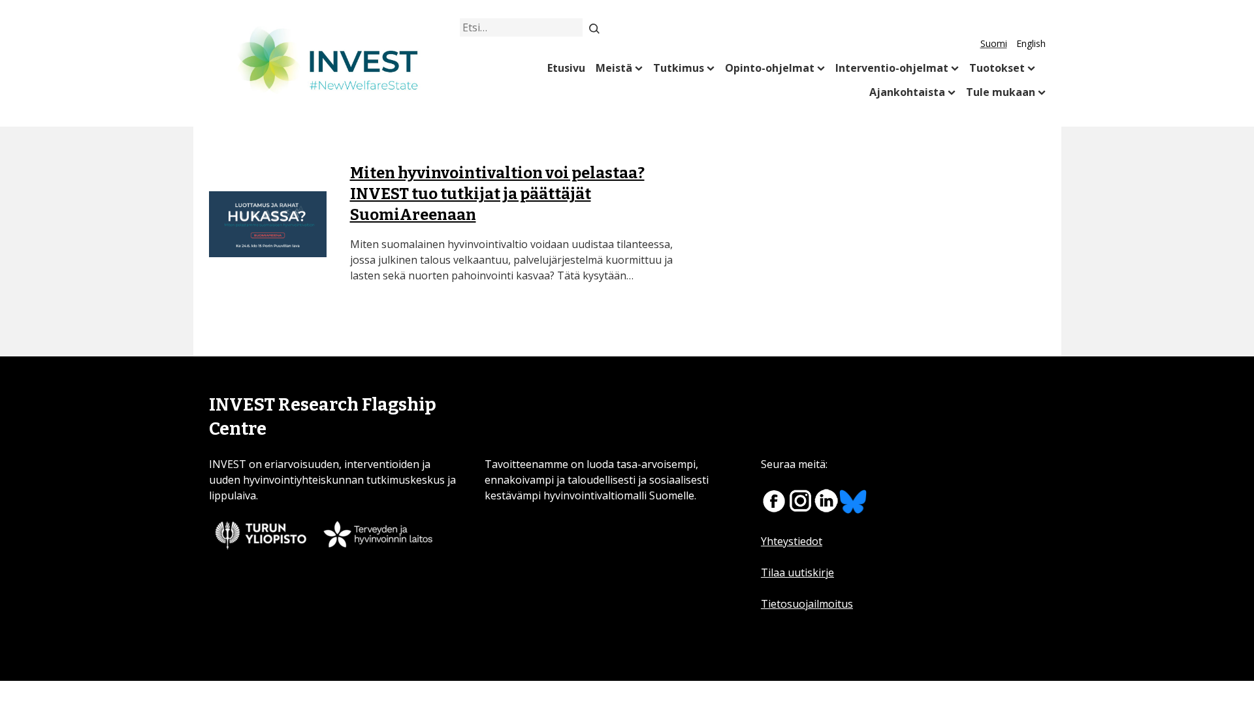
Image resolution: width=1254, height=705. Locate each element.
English (1031, 43)
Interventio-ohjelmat (891, 68)
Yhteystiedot (791, 541)
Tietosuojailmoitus (807, 604)
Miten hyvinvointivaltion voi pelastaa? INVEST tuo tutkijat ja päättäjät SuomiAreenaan (497, 194)
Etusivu (566, 68)
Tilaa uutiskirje (797, 572)
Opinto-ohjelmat (769, 68)
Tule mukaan (1000, 92)
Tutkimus (678, 68)
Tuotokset (997, 68)
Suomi (993, 43)
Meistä (614, 68)
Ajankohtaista (907, 92)
